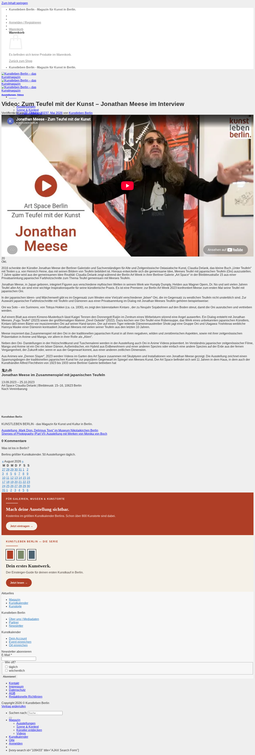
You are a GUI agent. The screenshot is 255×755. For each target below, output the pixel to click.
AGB (12, 693)
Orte (12, 740)
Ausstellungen (8, 95)
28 (8, 469)
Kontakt (14, 683)
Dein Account (18, 638)
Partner (14, 622)
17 (3, 482)
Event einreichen (20, 641)
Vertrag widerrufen (13, 706)
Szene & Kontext (27, 110)
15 (24, 477)
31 (20, 469)
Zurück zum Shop (20, 61)
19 (12, 482)
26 (12, 486)
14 (20, 477)
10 (3, 477)
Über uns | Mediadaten (24, 619)
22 (24, 482)
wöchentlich (16, 670)
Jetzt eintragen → (21, 526)
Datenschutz (17, 689)
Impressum (16, 686)
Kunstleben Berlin (81, 113)
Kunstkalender (18, 603)
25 (8, 486)
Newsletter (16, 625)
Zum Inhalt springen (14, 3)
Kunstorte (15, 606)
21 (20, 482)
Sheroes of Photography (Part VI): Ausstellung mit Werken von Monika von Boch (54, 433)
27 (3, 469)
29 (12, 469)
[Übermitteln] (10, 717)
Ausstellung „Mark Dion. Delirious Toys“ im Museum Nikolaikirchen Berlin (49, 430)
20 (16, 482)
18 (8, 482)
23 (28, 482)
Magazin (14, 599)
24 (3, 486)
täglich (13, 666)
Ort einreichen (18, 645)
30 (16, 469)
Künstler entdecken (29, 730)
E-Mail (6, 655)
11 (7, 477)
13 (16, 477)
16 (28, 477)
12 (12, 477)
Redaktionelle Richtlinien (25, 696)
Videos (20, 95)
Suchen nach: (18, 712)
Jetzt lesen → (19, 582)
